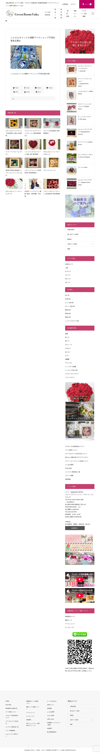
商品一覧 (55, 13)
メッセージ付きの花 (71, 370)
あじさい (68, 352)
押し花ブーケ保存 (72, 234)
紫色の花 (68, 310)
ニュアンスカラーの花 (72, 321)
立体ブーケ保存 (72, 244)
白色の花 (68, 299)
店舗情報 (28, 719)
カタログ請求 (50, 715)
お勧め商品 (70, 229)
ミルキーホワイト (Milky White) (85, 93)
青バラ (67, 341)
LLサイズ (68, 271)
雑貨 (68, 249)
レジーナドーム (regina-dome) (85, 143)
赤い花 (67, 295)
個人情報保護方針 (51, 732)
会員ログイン (50, 704)
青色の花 (68, 313)
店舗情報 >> (75, 528)
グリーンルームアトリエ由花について (76, 461)
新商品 (69, 239)
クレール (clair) (82, 167)
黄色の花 (68, 317)
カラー (67, 355)
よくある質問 (69, 464)
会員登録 (65, 4)
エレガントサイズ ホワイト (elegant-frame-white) (85, 182)
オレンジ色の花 (70, 306)
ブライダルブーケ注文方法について (76, 453)
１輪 (66, 268)
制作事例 (61, 13)
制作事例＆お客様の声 (11, 708)
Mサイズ (67, 279)
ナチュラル (68, 363)
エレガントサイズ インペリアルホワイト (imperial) (85, 68)
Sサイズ (67, 282)
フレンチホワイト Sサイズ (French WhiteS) (85, 156)
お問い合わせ (50, 719)
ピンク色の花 (69, 302)
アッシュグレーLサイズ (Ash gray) (84, 118)
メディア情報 (69, 475)
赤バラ (67, 337)
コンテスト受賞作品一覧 (72, 472)
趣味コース (68, 620)
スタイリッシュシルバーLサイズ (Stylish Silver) (85, 106)
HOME (7, 701)
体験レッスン (75, 13)
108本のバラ (69, 264)
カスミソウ (68, 344)
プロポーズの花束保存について (74, 446)
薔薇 (66, 333)
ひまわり (68, 348)
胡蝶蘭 (67, 359)
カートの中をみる (51, 701)
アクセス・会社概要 (84, 13)
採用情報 (68, 479)
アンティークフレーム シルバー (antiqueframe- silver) (85, 82)
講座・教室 (67, 13)
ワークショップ (70, 624)
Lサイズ (67, 275)
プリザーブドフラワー (72, 374)
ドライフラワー (70, 377)
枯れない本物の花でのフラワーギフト (76, 457)
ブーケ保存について (71, 450)
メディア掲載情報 (10, 730)
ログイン (73, 4)
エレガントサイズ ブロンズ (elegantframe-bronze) (85, 131)
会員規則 (49, 728)
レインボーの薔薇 (70, 366)
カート (88, 4)
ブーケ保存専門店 (47, 13)
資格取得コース (70, 616)
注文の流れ (68, 468)
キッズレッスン (70, 627)
